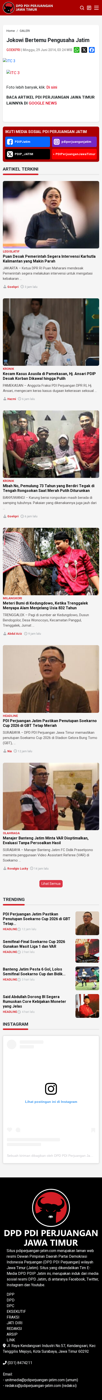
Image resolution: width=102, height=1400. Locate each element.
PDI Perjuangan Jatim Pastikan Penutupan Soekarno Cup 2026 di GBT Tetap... (36, 919)
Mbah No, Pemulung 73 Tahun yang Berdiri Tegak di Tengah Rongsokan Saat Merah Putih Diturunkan (48, 488)
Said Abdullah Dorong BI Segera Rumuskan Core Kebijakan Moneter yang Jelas (34, 1002)
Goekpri (13, 50)
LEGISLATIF (11, 251)
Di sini (51, 87)
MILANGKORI (12, 598)
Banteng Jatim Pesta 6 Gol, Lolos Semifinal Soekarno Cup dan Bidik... (34, 971)
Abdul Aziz (14, 633)
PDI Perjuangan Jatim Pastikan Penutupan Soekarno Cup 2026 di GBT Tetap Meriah (50, 723)
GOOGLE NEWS (43, 103)
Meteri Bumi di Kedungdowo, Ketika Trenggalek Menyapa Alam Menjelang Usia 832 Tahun (45, 605)
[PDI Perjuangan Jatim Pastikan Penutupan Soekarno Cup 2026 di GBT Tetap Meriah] (51, 679)
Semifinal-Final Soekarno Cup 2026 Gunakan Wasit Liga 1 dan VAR (34, 944)
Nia (9, 751)
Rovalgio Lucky (17, 868)
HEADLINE (10, 716)
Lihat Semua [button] (51, 884)
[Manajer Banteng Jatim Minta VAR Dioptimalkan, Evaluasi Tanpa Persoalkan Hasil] (51, 796)
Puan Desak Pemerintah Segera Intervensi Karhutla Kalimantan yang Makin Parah (49, 258)
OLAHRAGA (11, 833)
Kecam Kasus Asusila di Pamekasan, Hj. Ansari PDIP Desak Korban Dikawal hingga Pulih (49, 376)
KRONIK (8, 369)
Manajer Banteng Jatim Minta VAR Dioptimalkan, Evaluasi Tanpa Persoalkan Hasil (45, 840)
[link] (9, 60)
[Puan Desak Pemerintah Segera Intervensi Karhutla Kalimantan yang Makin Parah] (51, 214)
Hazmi (11, 399)
